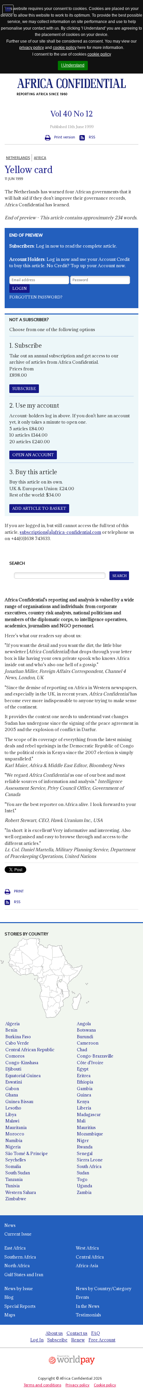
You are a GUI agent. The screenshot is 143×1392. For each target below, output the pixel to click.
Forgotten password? (36, 297)
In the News (87, 1306)
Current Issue (18, 1234)
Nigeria (13, 1146)
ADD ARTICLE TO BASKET (39, 508)
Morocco (14, 1133)
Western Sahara (20, 1192)
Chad (82, 1049)
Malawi (12, 1120)
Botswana (86, 1030)
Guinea (84, 1094)
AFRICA (40, 158)
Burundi (85, 1036)
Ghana (11, 1094)
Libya (10, 1114)
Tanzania (14, 1179)
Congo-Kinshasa (21, 1062)
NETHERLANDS (18, 158)
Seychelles (15, 1159)
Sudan (83, 1172)
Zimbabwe (15, 1198)
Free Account (101, 1339)
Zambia (84, 1192)
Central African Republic (30, 1049)
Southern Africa (20, 1257)
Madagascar (89, 1114)
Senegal (84, 1153)
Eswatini (13, 1082)
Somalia (13, 1166)
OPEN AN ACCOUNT (33, 454)
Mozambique (90, 1133)
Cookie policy (105, 1385)
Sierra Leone (90, 1159)
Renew (78, 1339)
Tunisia (12, 1185)
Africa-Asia (87, 1265)
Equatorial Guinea (23, 1075)
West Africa (87, 1248)
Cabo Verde (17, 1043)
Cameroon (87, 1043)
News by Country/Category (103, 1288)
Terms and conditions (42, 1385)
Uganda (84, 1185)
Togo (82, 1179)
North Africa (17, 1265)
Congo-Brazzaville (95, 1056)
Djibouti (13, 1069)
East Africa (15, 1248)
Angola (84, 1023)
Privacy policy (77, 1385)
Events (82, 1297)
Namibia (13, 1140)
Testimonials (88, 1314)
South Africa (89, 1166)
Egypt (82, 1069)
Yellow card (29, 170)
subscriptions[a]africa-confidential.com (60, 532)
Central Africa (90, 1257)
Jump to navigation (8, 9)
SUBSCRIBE (24, 388)
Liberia (84, 1107)
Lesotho (13, 1107)
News (10, 1225)
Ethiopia (85, 1082)
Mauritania (16, 1127)
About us (54, 1333)
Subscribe (57, 1339)
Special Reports (20, 1306)
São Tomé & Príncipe (26, 1153)
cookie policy (64, 47)
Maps (9, 1314)
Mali (81, 1120)
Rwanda (84, 1146)
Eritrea (83, 1075)
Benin (11, 1030)
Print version (64, 137)
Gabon (12, 1088)
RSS (92, 137)
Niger (83, 1140)
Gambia (84, 1088)
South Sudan (17, 1172)
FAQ (95, 1333)
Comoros (15, 1056)
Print (19, 891)
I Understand (72, 65)
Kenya (83, 1101)
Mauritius (86, 1127)
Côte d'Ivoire (90, 1062)
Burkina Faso (18, 1036)
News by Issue (18, 1288)
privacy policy (31, 47)
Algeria (12, 1023)
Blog (9, 1297)
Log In (37, 1339)
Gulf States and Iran (23, 1274)
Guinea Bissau (19, 1101)
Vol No (72, 113)
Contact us (77, 1333)
